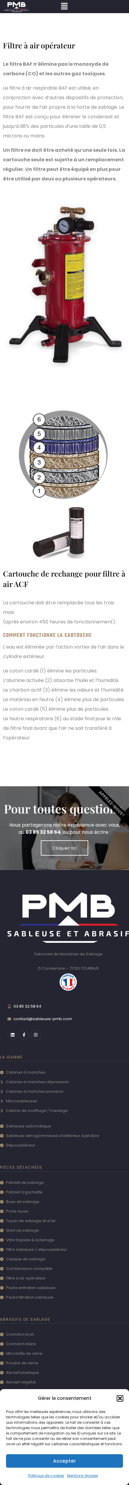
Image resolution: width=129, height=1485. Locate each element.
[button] (120, 1398)
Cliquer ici (64, 848)
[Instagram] (36, 1035)
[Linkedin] (13, 1035)
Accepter (64, 1461)
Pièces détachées (21, 1167)
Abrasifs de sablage (25, 1319)
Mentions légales (82, 1475)
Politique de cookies (46, 1475)
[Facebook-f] (24, 1035)
